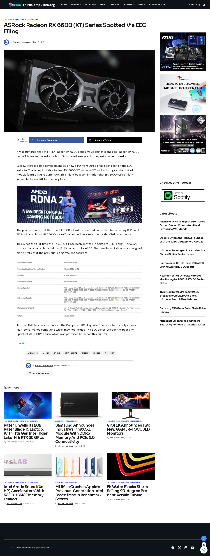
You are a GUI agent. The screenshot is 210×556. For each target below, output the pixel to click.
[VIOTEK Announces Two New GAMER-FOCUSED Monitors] (131, 405)
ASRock (46, 353)
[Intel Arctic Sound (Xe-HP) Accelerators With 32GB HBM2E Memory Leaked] (28, 466)
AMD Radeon (33, 353)
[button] (5, 5)
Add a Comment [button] (41, 373)
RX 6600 (96, 353)
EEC (24, 343)
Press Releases (136, 421)
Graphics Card (71, 353)
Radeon (85, 353)
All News (8, 20)
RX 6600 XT (109, 353)
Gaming (57, 353)
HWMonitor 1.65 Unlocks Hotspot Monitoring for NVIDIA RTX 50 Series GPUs (182, 279)
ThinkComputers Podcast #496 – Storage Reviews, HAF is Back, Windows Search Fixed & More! (180, 295)
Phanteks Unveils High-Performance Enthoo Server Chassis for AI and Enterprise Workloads (182, 225)
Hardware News (31, 20)
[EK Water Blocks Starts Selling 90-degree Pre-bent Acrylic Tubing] (131, 466)
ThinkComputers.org (38, 4)
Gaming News (18, 20)
